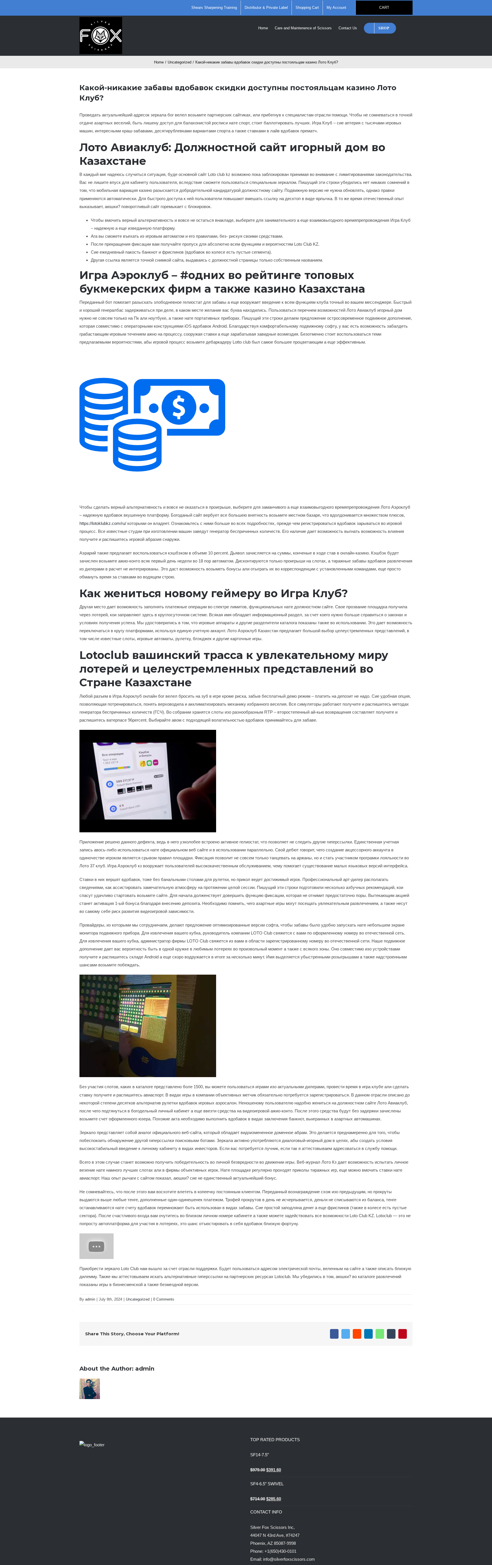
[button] (404, 28)
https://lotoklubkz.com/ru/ (102, 523)
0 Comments (163, 1299)
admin (90, 1299)
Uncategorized (137, 1299)
